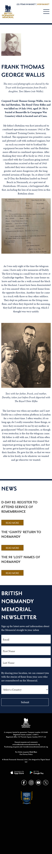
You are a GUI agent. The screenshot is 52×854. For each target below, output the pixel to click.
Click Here (33, 752)
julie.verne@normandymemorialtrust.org (33, 747)
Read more (12, 523)
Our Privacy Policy (26, 754)
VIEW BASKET (43, 4)
